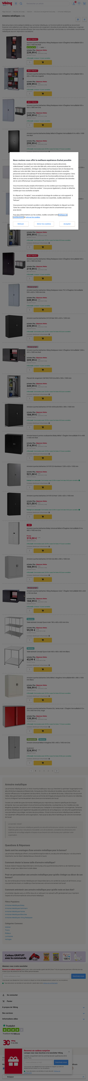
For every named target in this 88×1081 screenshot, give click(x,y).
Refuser (21, 224)
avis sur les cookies (33, 217)
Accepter (67, 224)
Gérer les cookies (44, 224)
